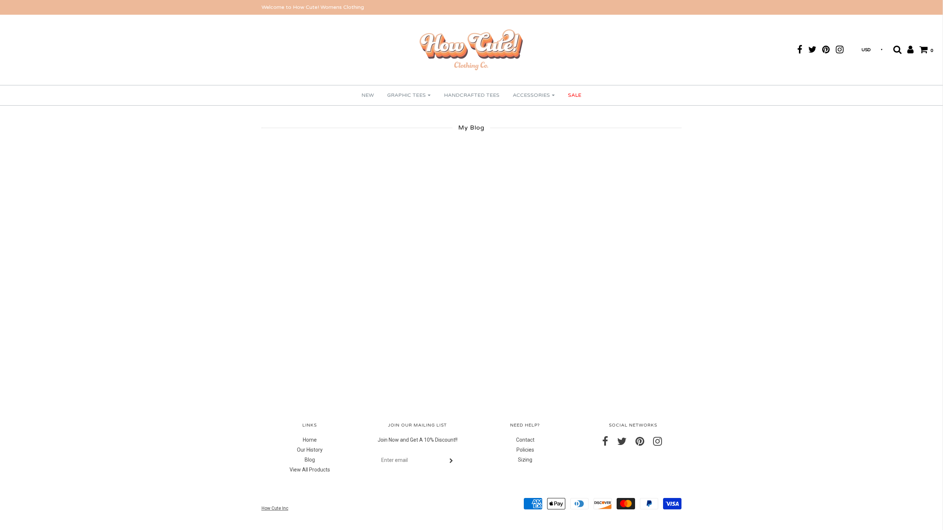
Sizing (525, 460)
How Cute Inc (275, 508)
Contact (525, 440)
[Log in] (908, 49)
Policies (525, 450)
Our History (310, 450)
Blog (310, 460)
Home (310, 440)
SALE (574, 95)
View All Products (310, 470)
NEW (367, 95)
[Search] (894, 49)
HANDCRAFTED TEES (471, 95)
